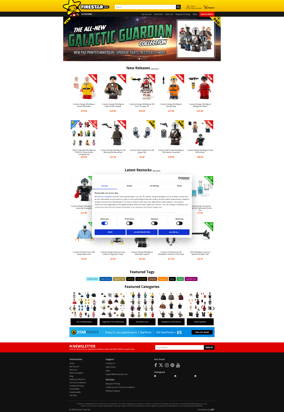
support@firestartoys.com (116, 374)
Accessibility (74, 389)
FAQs (195, 14)
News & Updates (76, 373)
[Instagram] (167, 365)
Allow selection (142, 232)
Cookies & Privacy (76, 386)
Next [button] (219, 39)
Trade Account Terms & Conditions (120, 387)
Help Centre (111, 367)
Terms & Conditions (77, 382)
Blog (71, 376)
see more (155, 68)
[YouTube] (178, 365)
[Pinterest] (172, 365)
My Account (146, 14)
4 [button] (143, 58)
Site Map (73, 395)
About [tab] (179, 186)
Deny (110, 232)
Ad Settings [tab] (154, 186)
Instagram (159, 372)
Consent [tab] (104, 186)
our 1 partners (107, 196)
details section (170, 213)
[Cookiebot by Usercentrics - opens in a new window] (179, 178)
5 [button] (144, 58)
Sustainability (75, 392)
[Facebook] (155, 365)
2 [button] (139, 58)
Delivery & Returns (77, 379)
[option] (142, 39)
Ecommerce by (204, 409)
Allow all (174, 232)
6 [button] (146, 58)
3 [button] (141, 58)
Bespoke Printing (183, 14)
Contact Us (110, 363)
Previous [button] (65, 39)
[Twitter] (161, 365)
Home (71, 363)
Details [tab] (129, 186)
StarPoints (158, 14)
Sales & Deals (207, 14)
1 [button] (137, 58)
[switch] (129, 223)
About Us (73, 370)
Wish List (169, 14)
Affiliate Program (113, 391)
